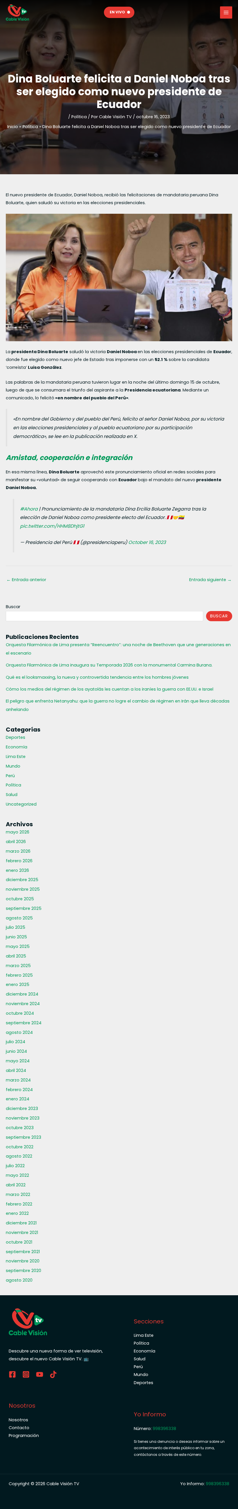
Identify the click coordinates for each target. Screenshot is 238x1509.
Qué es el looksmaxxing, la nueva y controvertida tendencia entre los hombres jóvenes (97, 677)
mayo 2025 (18, 946)
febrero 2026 (19, 861)
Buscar (13, 607)
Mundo (13, 766)
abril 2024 (16, 1070)
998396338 (164, 1428)
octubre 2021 (19, 1242)
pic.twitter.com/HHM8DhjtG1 (52, 526)
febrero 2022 (19, 1204)
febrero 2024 (19, 1090)
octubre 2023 (20, 1128)
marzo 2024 (18, 1080)
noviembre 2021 (22, 1232)
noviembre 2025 (23, 889)
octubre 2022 (19, 1147)
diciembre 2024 (22, 994)
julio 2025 (15, 927)
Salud (11, 794)
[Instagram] (26, 1374)
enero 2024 (17, 1099)
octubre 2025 (20, 899)
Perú (10, 776)
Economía (16, 747)
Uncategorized (21, 804)
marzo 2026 (18, 851)
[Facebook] (12, 1374)
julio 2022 (15, 1166)
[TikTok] (53, 1374)
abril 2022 (16, 1185)
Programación (24, 1435)
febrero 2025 (19, 975)
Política (79, 117)
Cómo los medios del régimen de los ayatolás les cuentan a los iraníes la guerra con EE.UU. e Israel (109, 689)
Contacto (19, 1428)
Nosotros (18, 1420)
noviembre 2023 (22, 1118)
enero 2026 (17, 870)
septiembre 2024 (24, 1023)
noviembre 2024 (23, 1004)
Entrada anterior (26, 580)
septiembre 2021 (23, 1252)
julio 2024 (15, 1042)
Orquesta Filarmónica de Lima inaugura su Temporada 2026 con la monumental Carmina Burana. (109, 665)
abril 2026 (16, 842)
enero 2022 (17, 1213)
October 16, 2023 (147, 542)
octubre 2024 (20, 1013)
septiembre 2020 (23, 1270)
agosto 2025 (19, 918)
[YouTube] (39, 1374)
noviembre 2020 (22, 1261)
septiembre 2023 (23, 1137)
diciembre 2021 (21, 1223)
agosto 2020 (19, 1280)
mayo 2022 (17, 1175)
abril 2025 (16, 956)
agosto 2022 (19, 1156)
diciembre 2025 (22, 880)
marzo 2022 (18, 1194)
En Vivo (117, 12)
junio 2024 (16, 1051)
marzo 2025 (18, 966)
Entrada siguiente (210, 580)
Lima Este (16, 756)
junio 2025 (16, 937)
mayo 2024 (18, 1061)
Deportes (15, 737)
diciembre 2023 (22, 1108)
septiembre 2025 (24, 908)
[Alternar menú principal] (226, 12)
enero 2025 (17, 984)
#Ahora (29, 509)
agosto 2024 (19, 1032)
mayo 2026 (17, 832)
